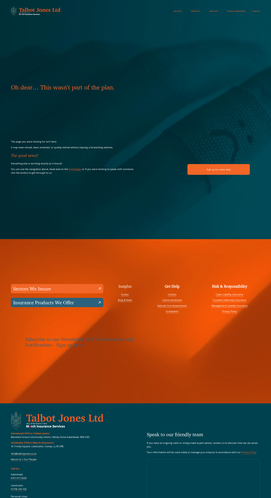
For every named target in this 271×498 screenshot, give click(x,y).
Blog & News (125, 300)
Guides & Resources (236, 11)
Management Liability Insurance (230, 305)
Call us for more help (219, 169)
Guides (125, 294)
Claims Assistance (172, 300)
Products (195, 11)
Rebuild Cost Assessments (172, 305)
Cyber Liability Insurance (229, 294)
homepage (75, 169)
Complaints (172, 311)
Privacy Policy (229, 311)
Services (213, 11)
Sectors (178, 11)
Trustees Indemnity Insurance (229, 300)
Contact (256, 11)
